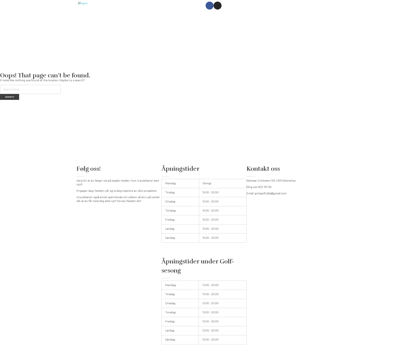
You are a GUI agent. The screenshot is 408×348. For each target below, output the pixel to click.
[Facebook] (210, 6)
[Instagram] (218, 6)
